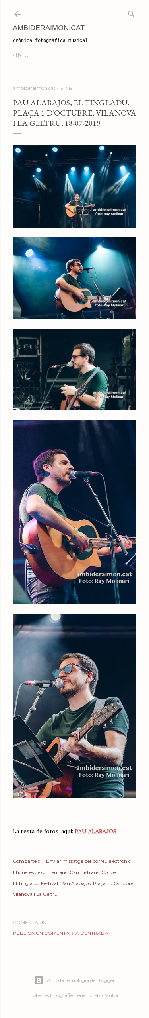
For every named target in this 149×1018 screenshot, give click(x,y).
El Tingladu (26, 883)
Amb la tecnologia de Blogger (81, 980)
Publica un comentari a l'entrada (60, 933)
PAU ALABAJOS (95, 831)
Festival (49, 883)
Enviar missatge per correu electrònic (88, 861)
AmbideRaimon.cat (49, 28)
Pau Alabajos (75, 883)
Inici (22, 55)
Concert (110, 872)
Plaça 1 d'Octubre (113, 883)
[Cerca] (131, 12)
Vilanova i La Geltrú (35, 894)
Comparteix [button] (26, 861)
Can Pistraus (84, 872)
